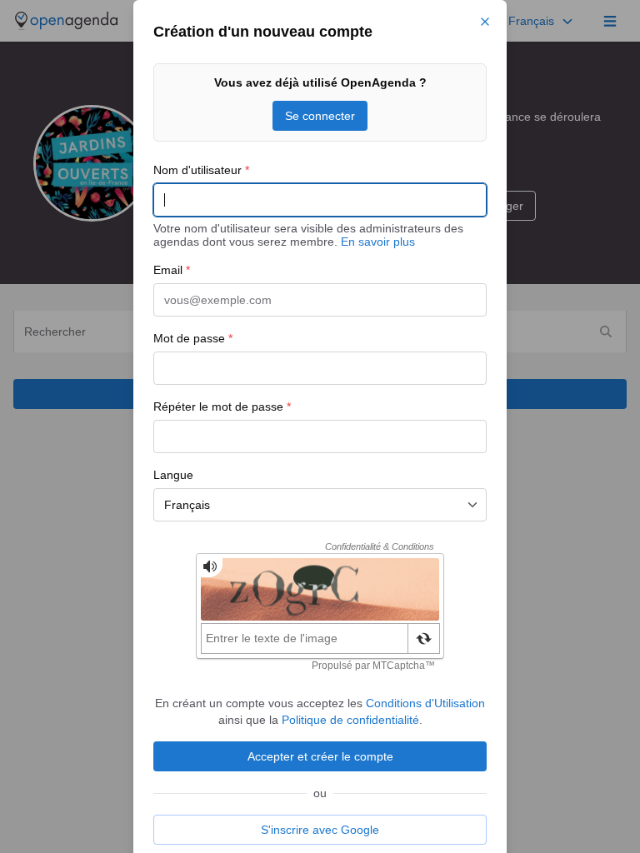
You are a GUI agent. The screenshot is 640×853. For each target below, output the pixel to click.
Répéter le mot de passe (222, 406)
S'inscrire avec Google (320, 829)
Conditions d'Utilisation (425, 703)
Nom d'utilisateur (201, 170)
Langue (173, 474)
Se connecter (320, 115)
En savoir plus (378, 241)
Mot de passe (192, 338)
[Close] (485, 22)
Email (171, 270)
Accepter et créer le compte (320, 756)
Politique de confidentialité (350, 719)
